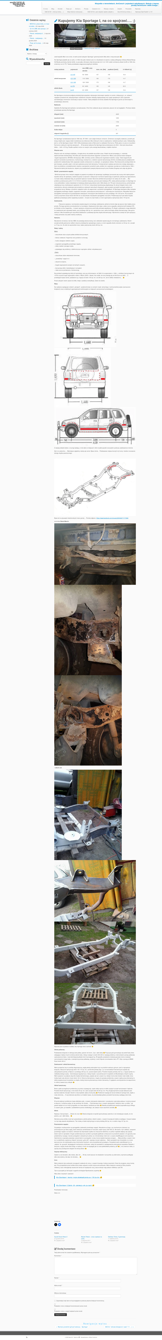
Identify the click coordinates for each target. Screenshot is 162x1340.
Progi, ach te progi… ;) (36, 43)
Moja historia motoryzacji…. (75, 12)
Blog (52, 9)
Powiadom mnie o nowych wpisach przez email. (68, 1311)
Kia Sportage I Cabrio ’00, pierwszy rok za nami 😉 (75, 1185)
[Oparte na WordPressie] (79, 1336)
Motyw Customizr (93, 1337)
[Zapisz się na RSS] (27, 1337)
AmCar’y (77, 9)
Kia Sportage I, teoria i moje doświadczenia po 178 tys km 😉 (79, 1177)
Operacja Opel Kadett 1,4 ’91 (144, 12)
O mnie (45, 9)
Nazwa (56, 1278)
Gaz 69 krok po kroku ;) (125, 12)
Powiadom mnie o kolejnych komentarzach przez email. (70, 1306)
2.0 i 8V (73, 75)
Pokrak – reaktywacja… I (37, 38)
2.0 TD (73, 86)
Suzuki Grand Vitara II (60, 1237)
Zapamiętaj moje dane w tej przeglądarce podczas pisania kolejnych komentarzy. (80, 1301)
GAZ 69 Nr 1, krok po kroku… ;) (54, 12)
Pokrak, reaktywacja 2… (37, 33)
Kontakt (60, 9)
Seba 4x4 (97, 48)
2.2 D (72, 90)
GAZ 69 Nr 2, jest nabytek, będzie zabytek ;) (101, 12)
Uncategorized (78, 48)
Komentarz (58, 1256)
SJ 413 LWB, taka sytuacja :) (38, 29)
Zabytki (119, 9)
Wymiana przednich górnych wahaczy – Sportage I (72, 1327)
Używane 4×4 (96, 9)
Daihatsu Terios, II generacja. (117, 1237)
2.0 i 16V (73, 78)
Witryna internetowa (60, 1293)
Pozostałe (128, 9)
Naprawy (137, 9)
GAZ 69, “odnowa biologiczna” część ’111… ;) (119, 1327)
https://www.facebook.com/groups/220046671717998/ (112, 518)
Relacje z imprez (109, 9)
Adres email (58, 1285)
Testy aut (69, 9)
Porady (86, 9)
